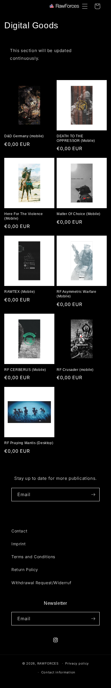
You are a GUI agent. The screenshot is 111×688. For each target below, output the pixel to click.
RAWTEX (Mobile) (19, 292)
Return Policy (24, 569)
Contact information (58, 672)
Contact (19, 530)
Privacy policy (77, 663)
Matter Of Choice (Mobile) (78, 214)
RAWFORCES (48, 663)
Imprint (18, 543)
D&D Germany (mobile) (24, 136)
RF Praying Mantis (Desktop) (28, 443)
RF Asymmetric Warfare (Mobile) (76, 294)
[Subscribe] (93, 494)
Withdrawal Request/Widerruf (41, 582)
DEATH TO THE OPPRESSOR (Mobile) (76, 138)
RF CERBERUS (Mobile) (25, 370)
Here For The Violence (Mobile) (23, 216)
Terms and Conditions (33, 556)
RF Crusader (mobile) (75, 370)
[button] (85, 6)
